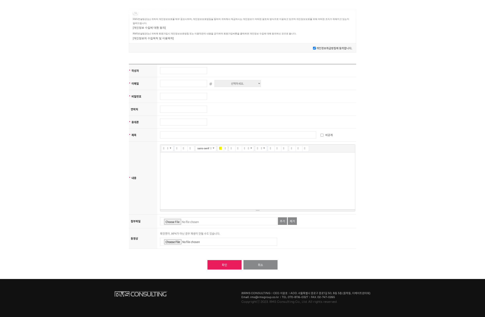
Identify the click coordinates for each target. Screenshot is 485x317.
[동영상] (284, 148)
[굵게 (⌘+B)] (177, 148)
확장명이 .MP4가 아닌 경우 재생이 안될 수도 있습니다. (190, 233)
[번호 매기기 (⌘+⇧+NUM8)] (238, 148)
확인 (224, 265)
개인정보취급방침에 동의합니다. (334, 48)
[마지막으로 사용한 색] (220, 148)
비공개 (329, 135)
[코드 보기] (299, 148)
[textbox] (257, 181)
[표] (261, 148)
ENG (359, 11)
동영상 (134, 238)
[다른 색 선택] (226, 148)
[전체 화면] (292, 148)
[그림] (278, 148)
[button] (249, 12)
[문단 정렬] (248, 148)
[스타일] (167, 148)
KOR (350, 11)
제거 (292, 221)
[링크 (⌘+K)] (271, 148)
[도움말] (305, 148)
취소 (260, 265)
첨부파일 (136, 221)
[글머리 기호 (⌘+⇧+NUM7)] (232, 148)
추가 (282, 221)
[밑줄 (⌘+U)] (184, 148)
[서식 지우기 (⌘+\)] (191, 148)
